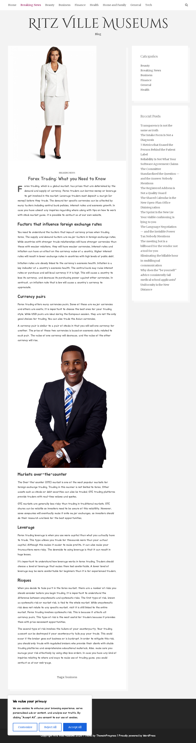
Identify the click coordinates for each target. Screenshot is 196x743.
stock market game (34, 215)
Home (12, 5)
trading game (87, 658)
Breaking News (30, 5)
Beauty (49, 5)
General (135, 5)
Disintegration (150, 207)
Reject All (50, 727)
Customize (25, 727)
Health (94, 5)
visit (71, 607)
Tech (148, 5)
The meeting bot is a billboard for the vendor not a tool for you (159, 246)
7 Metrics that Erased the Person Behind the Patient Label (157, 149)
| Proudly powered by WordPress (136, 735)
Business (64, 5)
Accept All (75, 727)
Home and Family (114, 5)
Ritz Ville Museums (98, 25)
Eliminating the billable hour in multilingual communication (159, 260)
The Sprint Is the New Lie (156, 212)
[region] (50, 715)
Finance (80, 5)
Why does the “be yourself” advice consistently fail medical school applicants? (158, 274)
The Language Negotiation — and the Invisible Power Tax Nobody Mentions (158, 231)
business (71, 677)
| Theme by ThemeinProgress (99, 735)
